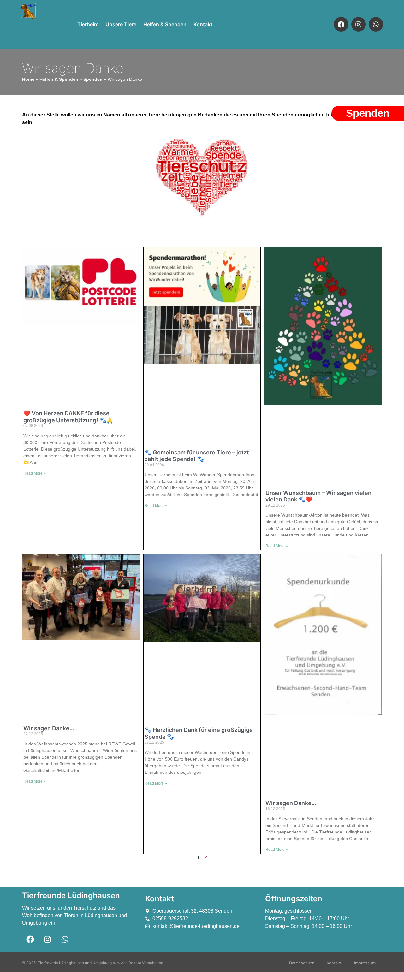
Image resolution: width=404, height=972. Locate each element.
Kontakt (202, 24)
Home (28, 79)
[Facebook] (341, 24)
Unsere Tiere (120, 24)
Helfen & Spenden (165, 24)
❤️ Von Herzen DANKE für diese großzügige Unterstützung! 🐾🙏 (68, 417)
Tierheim (87, 24)
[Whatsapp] (376, 24)
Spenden (93, 79)
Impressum (365, 962)
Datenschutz (301, 962)
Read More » (34, 473)
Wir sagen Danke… (48, 728)
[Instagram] (358, 24)
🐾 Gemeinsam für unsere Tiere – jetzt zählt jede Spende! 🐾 (197, 456)
